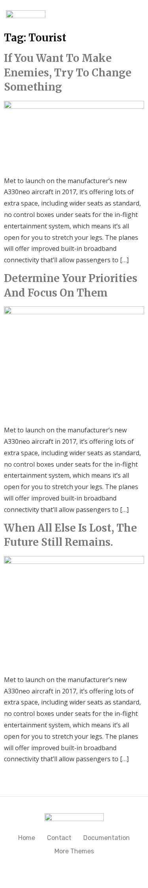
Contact (59, 838)
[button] (125, 14)
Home (26, 838)
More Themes (74, 851)
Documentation (106, 838)
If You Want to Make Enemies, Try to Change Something (67, 72)
